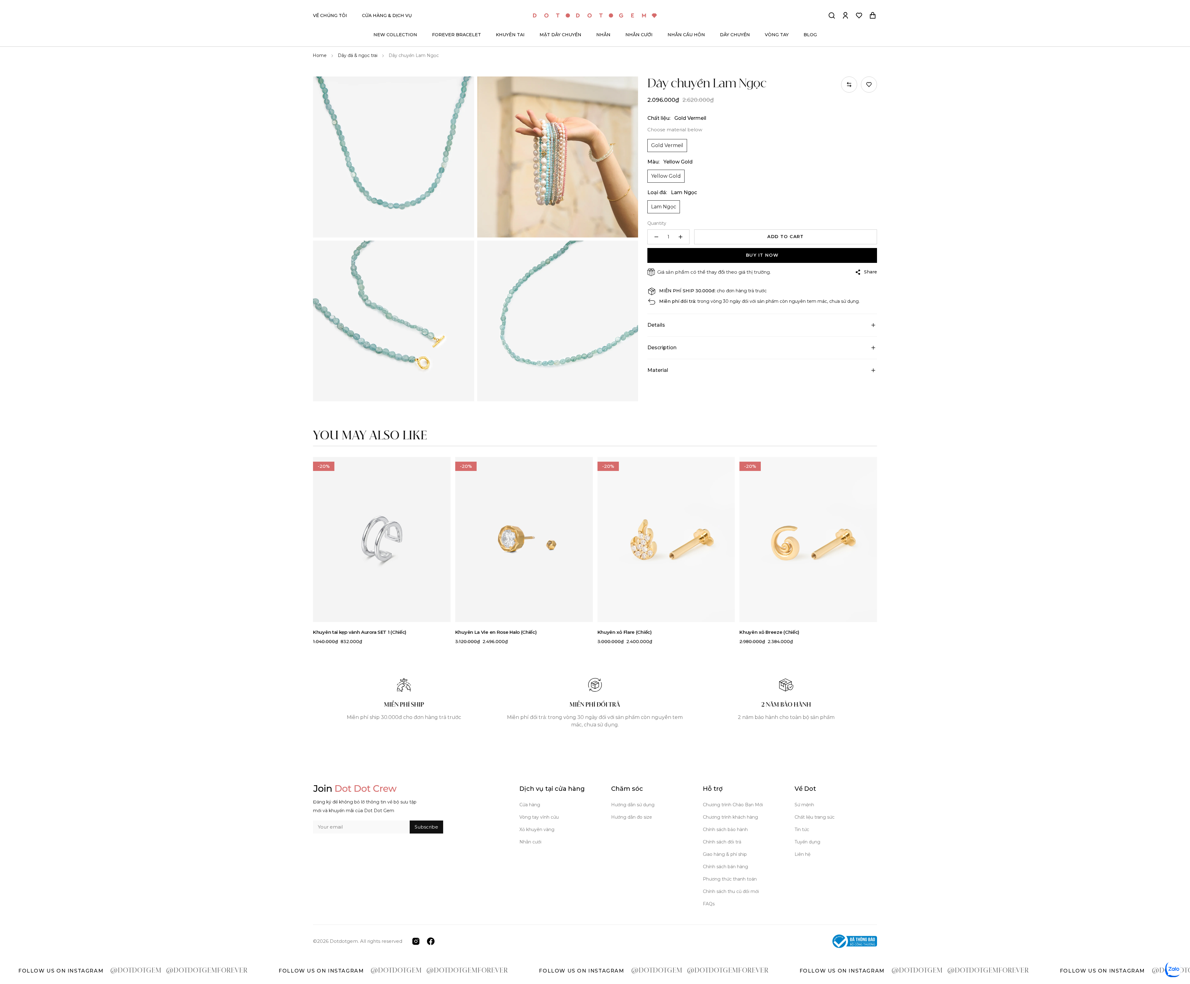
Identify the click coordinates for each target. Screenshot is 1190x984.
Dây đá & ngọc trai (357, 55)
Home (320, 55)
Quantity (656, 223)
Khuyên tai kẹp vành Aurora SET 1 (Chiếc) (359, 632)
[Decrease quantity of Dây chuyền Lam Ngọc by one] (656, 237)
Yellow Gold (666, 176)
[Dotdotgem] (595, 15)
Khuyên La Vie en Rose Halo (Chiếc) (496, 632)
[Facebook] (430, 941)
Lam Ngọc (663, 207)
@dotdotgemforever (114, 971)
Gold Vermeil (667, 145)
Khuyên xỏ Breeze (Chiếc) (769, 632)
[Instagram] (416, 941)
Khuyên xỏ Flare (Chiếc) (624, 632)
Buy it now (762, 255)
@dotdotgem (43, 971)
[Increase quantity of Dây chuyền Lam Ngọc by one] (680, 237)
